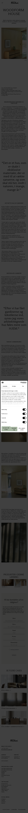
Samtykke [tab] (5, 386)
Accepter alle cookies (6, 428)
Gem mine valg (14, 429)
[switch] (24, 414)
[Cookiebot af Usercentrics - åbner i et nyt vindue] (20, 383)
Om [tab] (23, 386)
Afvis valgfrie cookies (22, 429)
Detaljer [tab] (14, 386)
